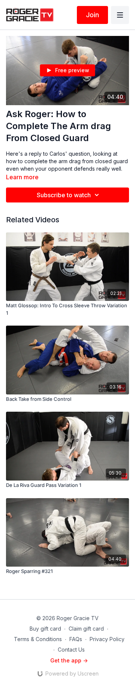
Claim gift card (86, 628)
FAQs (75, 639)
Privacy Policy (107, 639)
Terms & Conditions (38, 639)
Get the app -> (69, 660)
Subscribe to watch (64, 195)
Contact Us (71, 649)
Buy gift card (45, 628)
